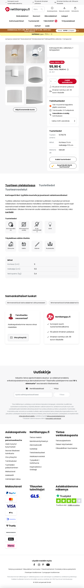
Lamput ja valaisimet (12, 39)
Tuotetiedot (47, 185)
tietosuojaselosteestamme (56, 416)
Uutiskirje (33, 449)
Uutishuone (34, 463)
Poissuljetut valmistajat (53, 418)
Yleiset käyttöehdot (64, 444)
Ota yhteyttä (11, 457)
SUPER (66, 30)
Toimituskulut (11, 461)
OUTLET (38, 26)
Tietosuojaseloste (63, 440)
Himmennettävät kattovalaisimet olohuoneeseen (26, 303)
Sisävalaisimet (26, 39)
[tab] (20, 185)
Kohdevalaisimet (38, 39)
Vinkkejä (33, 469)
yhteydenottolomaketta (27, 416)
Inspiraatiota (35, 467)
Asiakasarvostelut (37, 456)
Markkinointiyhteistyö (39, 441)
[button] (14, 75)
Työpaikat (34, 460)
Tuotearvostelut (16, 189)
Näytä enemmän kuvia (25, 110)
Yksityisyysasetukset (15, 569)
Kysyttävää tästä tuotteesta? (64, 166)
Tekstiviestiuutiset (37, 452)
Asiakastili (9, 475)
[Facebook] (36, 564)
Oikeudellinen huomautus (66, 448)
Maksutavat (10, 471)
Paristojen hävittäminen (33, 572)
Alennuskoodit (36, 445)
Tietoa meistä (35, 437)
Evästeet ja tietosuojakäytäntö (66, 569)
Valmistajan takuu (13, 479)
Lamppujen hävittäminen (51, 572)
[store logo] (17, 9)
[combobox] (38, 9)
